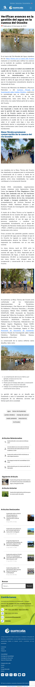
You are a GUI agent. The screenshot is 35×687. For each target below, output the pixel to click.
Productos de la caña (5, 663)
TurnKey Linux (25, 686)
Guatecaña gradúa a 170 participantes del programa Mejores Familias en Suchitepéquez (13, 570)
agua (8, 411)
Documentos (26, 3)
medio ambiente (12, 418)
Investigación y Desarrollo (7, 658)
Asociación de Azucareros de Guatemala (17, 331)
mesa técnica (23, 418)
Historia (3, 649)
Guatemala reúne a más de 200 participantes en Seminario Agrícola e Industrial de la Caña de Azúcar (13, 517)
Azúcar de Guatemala (19, 411)
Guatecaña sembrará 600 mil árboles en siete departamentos (18, 455)
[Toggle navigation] (30, 8)
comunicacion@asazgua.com (13, 617)
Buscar (29, 586)
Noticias (12, 3)
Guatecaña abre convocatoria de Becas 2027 (17, 442)
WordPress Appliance (11, 686)
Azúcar (2, 667)
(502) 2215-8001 (24, 609)
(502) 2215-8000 (13, 609)
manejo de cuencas (23, 415)
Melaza (2, 671)
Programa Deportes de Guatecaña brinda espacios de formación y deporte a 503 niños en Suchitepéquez (14, 543)
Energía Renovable (5, 669)
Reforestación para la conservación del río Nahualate (18, 467)
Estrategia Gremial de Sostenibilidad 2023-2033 (18, 461)
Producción (3, 651)
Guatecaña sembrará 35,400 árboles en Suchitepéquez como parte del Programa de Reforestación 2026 (14, 556)
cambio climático (9, 415)
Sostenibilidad (4, 654)
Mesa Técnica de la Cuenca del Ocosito (20, 59)
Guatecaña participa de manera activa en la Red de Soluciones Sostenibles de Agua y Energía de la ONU (20, 482)
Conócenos (3, 647)
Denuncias (18, 3)
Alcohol (2, 665)
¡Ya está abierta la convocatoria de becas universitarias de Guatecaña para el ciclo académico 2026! (18, 449)
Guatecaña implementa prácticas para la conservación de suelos (20, 493)
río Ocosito (16, 422)
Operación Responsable (6, 660)
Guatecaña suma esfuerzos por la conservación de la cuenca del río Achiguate (13, 530)
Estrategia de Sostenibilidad (7, 656)
